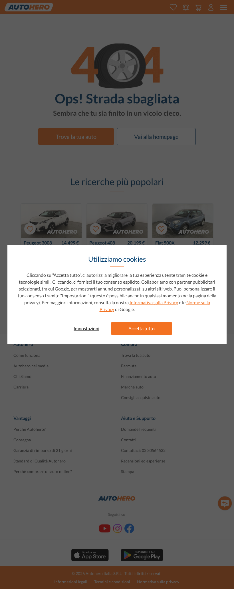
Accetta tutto (141, 328)
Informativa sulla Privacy (154, 302)
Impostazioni (86, 328)
